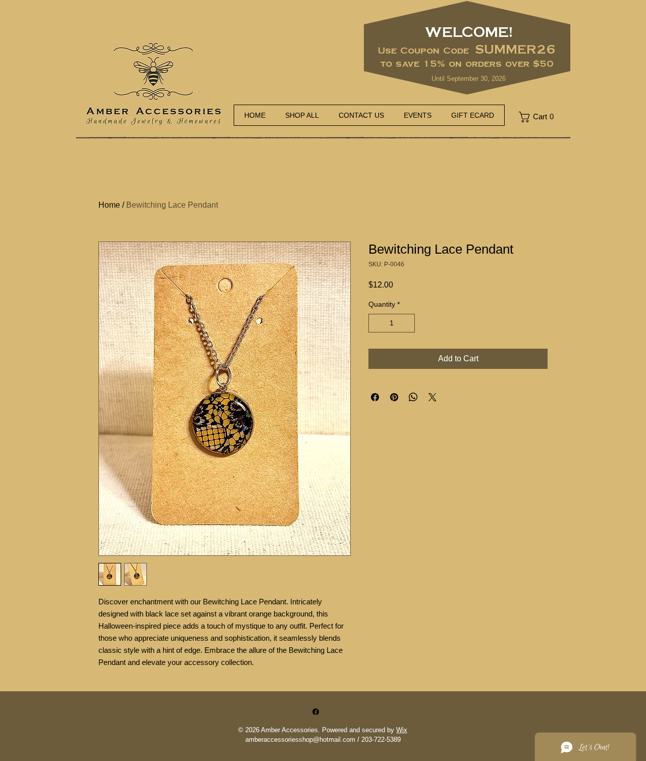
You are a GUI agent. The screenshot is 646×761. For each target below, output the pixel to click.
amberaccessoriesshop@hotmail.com (300, 739)
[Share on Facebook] (375, 397)
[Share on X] (432, 397)
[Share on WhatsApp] (413, 397)
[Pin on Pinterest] (394, 397)
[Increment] (407, 323)
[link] (540, 117)
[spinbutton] (392, 323)
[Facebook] (315, 711)
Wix (401, 730)
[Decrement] (376, 323)
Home (109, 205)
